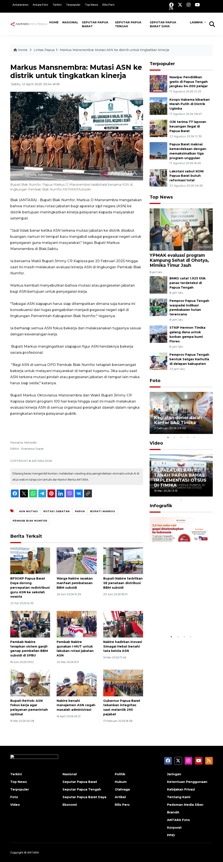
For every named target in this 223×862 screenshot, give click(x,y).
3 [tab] (181, 437)
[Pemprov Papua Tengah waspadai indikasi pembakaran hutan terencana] (158, 307)
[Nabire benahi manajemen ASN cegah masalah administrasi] (76, 683)
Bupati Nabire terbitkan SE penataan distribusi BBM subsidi (123, 583)
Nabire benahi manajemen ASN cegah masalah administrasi (76, 705)
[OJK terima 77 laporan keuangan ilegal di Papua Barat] (158, 128)
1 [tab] (168, 437)
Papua (80, 511)
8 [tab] (201, 494)
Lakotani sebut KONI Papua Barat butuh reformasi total (186, 175)
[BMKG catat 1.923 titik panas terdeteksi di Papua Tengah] (158, 284)
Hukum (121, 782)
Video (156, 443)
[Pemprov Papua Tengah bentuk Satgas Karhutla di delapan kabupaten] (158, 361)
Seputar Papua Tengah (128, 24)
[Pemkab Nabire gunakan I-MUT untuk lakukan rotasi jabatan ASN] (76, 624)
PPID (171, 835)
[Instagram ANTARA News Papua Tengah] (189, 5)
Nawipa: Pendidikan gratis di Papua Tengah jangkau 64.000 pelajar (188, 81)
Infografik (161, 505)
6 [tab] (188, 494)
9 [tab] (207, 494)
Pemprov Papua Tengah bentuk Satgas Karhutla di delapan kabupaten (189, 359)
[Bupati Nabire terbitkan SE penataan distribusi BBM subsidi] (123, 560)
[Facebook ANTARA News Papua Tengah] (171, 5)
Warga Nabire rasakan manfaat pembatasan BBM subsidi (75, 583)
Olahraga (122, 789)
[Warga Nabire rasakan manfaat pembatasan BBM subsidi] (76, 560)
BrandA (173, 812)
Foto (155, 380)
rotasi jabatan (56, 511)
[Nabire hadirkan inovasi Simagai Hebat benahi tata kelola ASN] (123, 624)
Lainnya (197, 22)
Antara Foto (40, 4)
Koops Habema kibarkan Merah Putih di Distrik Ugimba (189, 104)
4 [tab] (188, 437)
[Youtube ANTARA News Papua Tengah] (197, 5)
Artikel (120, 797)
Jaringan (174, 774)
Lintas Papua (44, 50)
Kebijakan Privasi (181, 789)
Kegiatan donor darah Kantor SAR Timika (178, 420)
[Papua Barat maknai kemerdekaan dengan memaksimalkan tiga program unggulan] (158, 150)
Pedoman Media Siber (185, 805)
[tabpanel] (181, 413)
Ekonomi (70, 805)
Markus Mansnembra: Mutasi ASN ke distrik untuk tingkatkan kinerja (114, 50)
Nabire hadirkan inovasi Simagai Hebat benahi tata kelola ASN (122, 646)
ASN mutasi (28, 511)
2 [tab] (174, 437)
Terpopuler (73, 4)
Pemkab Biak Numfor (30, 520)
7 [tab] (194, 494)
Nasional (70, 22)
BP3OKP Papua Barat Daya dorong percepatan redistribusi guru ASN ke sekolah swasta (30, 587)
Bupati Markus (102, 511)
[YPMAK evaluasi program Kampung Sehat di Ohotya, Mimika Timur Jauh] (181, 229)
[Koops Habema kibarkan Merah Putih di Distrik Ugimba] (158, 106)
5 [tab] (194, 437)
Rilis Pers (108, 4)
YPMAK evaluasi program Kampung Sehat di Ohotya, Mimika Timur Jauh (179, 260)
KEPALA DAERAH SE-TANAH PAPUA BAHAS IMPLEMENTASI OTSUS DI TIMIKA (180, 478)
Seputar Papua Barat (95, 24)
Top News (91, 4)
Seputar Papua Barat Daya (163, 24)
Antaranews (20, 4)
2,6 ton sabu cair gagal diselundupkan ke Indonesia (178, 616)
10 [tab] (181, 500)
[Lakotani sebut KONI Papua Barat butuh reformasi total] (158, 177)
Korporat (174, 828)
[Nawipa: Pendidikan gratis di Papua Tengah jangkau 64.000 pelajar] (158, 83)
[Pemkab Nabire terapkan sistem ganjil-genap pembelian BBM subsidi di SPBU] (30, 624)
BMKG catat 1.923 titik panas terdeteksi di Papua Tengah (187, 282)
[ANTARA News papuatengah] (28, 24)
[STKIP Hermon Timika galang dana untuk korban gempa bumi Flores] (158, 334)
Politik (120, 774)
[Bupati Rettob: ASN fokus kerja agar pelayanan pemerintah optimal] (30, 683)
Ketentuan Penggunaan (187, 782)
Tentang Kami (178, 797)
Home (54, 22)
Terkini (57, 4)
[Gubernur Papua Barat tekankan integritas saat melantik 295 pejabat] (123, 683)
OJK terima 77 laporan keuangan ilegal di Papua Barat (187, 126)
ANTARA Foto (178, 820)
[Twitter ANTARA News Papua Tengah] (180, 5)
